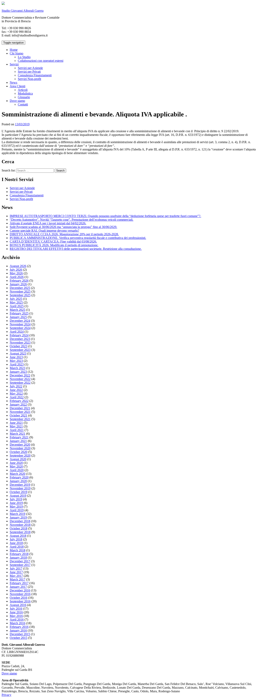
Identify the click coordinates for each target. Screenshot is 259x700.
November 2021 (20, 411)
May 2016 (16, 616)
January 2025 (18, 317)
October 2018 (18, 528)
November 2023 (20, 342)
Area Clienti (17, 86)
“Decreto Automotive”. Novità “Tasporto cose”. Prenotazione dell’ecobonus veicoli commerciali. (71, 219)
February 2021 (19, 437)
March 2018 (17, 550)
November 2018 (20, 524)
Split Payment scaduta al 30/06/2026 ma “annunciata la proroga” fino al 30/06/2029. (63, 227)
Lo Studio (24, 57)
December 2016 (20, 590)
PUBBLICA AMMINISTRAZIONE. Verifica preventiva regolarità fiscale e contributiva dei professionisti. (78, 238)
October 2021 (18, 415)
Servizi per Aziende (30, 68)
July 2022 (16, 386)
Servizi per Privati (29, 71)
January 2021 (18, 441)
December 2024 (20, 320)
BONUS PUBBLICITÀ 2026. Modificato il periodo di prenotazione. (54, 245)
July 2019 (16, 499)
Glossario (24, 97)
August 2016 (18, 605)
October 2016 (18, 597)
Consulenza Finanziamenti (35, 75)
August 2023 (18, 353)
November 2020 (20, 448)
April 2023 (17, 364)
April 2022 (17, 397)
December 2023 (20, 339)
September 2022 (20, 382)
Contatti (23, 104)
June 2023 (16, 357)
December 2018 (20, 521)
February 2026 (19, 280)
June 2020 (16, 463)
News (13, 82)
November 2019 (20, 488)
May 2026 (16, 273)
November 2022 (20, 379)
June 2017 (16, 572)
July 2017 (16, 568)
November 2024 (20, 324)
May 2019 (16, 506)
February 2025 (19, 313)
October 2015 (18, 637)
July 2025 (16, 298)
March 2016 (17, 623)
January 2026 (18, 284)
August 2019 (18, 495)
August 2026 (18, 266)
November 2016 (20, 594)
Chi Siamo (16, 53)
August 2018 (18, 535)
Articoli (23, 90)
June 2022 (16, 390)
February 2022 (19, 401)
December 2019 (20, 484)
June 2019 (16, 503)
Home (14, 49)
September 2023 (20, 350)
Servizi (14, 64)
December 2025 (20, 288)
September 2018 (20, 532)
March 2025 (17, 309)
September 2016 (20, 601)
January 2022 (18, 404)
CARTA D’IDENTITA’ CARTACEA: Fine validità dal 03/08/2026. (53, 241)
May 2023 (16, 360)
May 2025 (16, 302)
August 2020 (18, 459)
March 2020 (17, 473)
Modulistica (25, 93)
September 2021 (20, 419)
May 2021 (16, 426)
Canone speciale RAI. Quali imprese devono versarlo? (44, 230)
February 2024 (19, 335)
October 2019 (18, 492)
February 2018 (19, 554)
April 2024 (17, 331)
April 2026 (17, 277)
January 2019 (18, 517)
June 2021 (16, 422)
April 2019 (17, 510)
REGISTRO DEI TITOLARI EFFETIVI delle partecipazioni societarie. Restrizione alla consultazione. (76, 248)
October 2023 (18, 346)
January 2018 (18, 557)
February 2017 (19, 583)
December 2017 (20, 561)
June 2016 (16, 612)
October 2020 (18, 452)
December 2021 (20, 408)
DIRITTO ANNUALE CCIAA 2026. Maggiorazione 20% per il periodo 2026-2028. (64, 234)
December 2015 (20, 634)
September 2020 (20, 455)
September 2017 (20, 565)
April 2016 (17, 619)
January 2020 (18, 481)
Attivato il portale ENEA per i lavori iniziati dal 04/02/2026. (48, 223)
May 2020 (16, 466)
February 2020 (19, 477)
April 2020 (17, 470)
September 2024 (20, 328)
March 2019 (17, 514)
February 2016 (19, 627)
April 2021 (17, 430)
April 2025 (17, 306)
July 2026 (16, 269)
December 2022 (20, 375)
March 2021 (17, 433)
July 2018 (16, 539)
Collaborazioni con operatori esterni (40, 60)
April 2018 (17, 546)
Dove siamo (17, 100)
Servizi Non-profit (29, 79)
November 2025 (20, 291)
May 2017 (16, 575)
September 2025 (20, 295)
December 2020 (20, 444)
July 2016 (16, 608)
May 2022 (16, 393)
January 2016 (18, 630)
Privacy (6, 695)
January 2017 (18, 586)
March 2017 (17, 579)
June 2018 (16, 543)
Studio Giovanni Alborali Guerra (23, 10)
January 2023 (18, 371)
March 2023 (17, 368)
